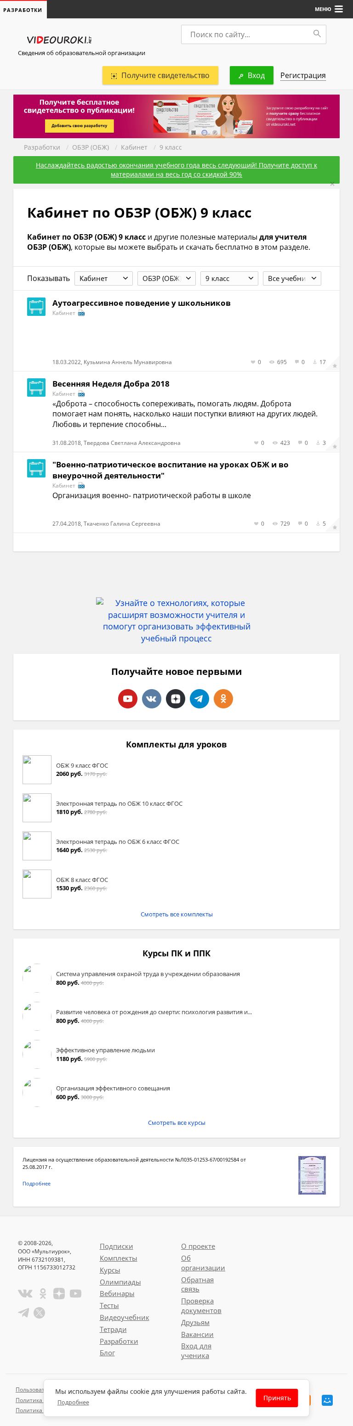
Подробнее (37, 1183)
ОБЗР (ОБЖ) (90, 147)
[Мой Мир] (327, 1400)
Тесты (109, 1305)
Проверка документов (201, 1305)
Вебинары (117, 1293)
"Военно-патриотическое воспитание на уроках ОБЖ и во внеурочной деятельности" (170, 470)
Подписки (116, 1246)
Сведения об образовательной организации (81, 53)
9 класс (170, 147)
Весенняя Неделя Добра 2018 (111, 383)
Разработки (42, 147)
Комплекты (118, 1258)
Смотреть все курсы (176, 1122)
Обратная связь (197, 1284)
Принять (277, 1397)
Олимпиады (120, 1281)
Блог (107, 1352)
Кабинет (134, 147)
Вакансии (197, 1334)
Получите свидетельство (165, 75)
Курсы (110, 1269)
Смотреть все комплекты (177, 914)
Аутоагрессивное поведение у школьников (141, 303)
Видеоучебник (124, 1317)
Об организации (203, 1262)
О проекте (198, 1246)
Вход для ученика (196, 1350)
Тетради (113, 1329)
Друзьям (195, 1322)
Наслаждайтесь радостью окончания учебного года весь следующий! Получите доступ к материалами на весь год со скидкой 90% (176, 170)
